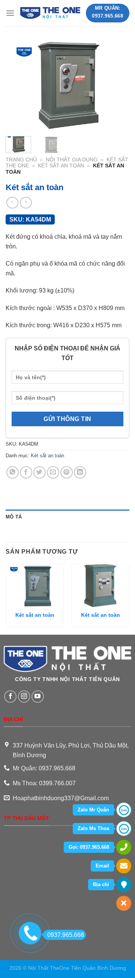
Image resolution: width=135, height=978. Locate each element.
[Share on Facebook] (26, 472)
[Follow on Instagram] (24, 696)
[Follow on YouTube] (38, 696)
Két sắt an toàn (61, 165)
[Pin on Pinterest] (66, 472)
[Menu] (10, 13)
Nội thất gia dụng (72, 160)
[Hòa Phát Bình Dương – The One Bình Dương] (50, 13)
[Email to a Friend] (53, 472)
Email (102, 866)
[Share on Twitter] (39, 472)
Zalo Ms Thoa (93, 828)
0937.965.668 (65, 935)
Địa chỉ (101, 884)
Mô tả (14, 517)
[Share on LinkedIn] (80, 472)
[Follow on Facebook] (10, 696)
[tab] (67, 517)
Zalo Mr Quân (93, 810)
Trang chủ (21, 160)
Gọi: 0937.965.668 (89, 847)
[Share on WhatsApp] (12, 472)
